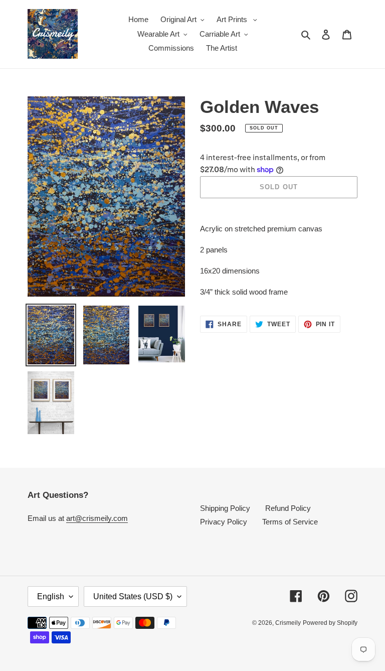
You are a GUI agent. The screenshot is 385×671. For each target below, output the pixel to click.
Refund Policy (288, 508)
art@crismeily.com (97, 518)
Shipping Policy (225, 508)
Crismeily (288, 622)
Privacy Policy (223, 521)
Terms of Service (290, 521)
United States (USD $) (132, 596)
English (50, 596)
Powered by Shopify (330, 622)
